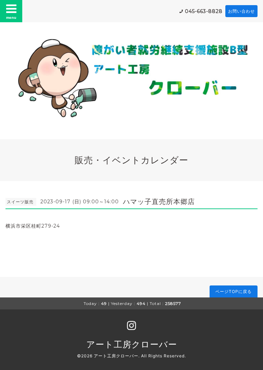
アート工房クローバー (131, 344)
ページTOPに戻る (233, 291)
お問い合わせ (241, 11)
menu (11, 17)
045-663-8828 (204, 11)
